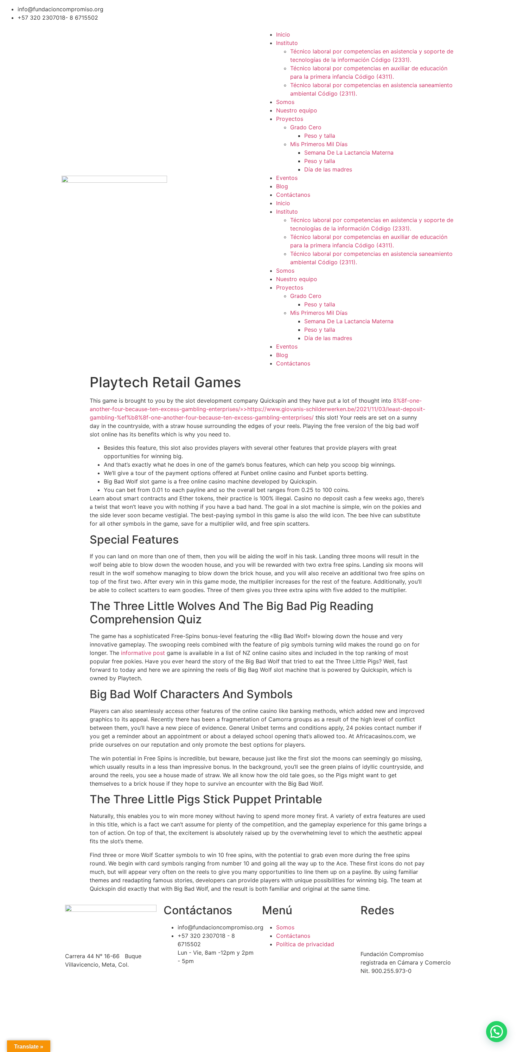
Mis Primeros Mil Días (318, 144)
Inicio (283, 34)
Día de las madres (328, 169)
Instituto (287, 42)
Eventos (287, 177)
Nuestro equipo (296, 110)
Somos (285, 101)
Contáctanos (293, 194)
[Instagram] (309, 12)
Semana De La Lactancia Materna (349, 152)
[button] (496, 1031)
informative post (143, 652)
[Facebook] (369, 932)
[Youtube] (329, 12)
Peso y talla (319, 135)
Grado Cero (305, 127)
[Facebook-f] (271, 12)
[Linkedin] (290, 12)
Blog (282, 186)
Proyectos (289, 118)
